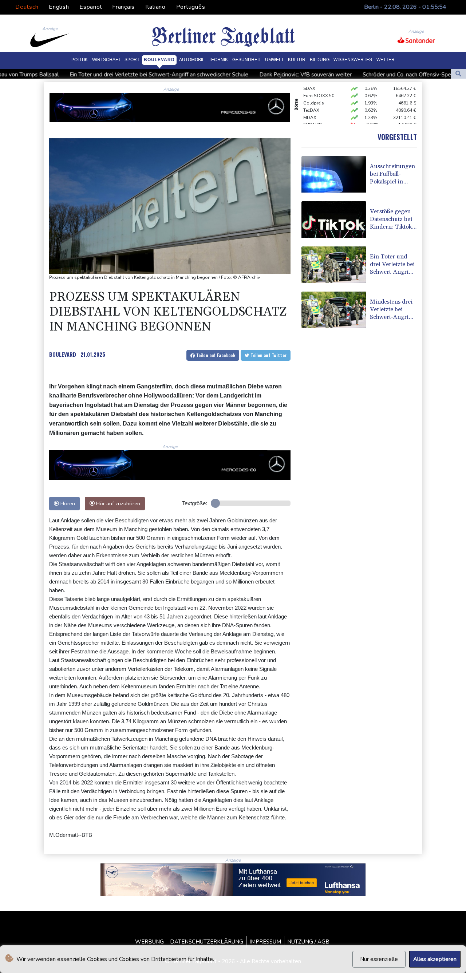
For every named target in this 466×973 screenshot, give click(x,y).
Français (123, 7)
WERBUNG (149, 941)
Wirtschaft (106, 59)
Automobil (192, 59)
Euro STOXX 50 (318, 87)
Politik (79, 59)
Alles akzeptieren (435, 959)
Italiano (155, 7)
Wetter (385, 59)
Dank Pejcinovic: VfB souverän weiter (255, 74)
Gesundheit (246, 59)
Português (190, 7)
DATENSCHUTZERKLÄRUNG (206, 941)
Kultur (296, 59)
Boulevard (159, 59)
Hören (67, 503)
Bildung (319, 59)
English (59, 7)
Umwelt (274, 59)
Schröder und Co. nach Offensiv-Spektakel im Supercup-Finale (388, 74)
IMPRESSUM (265, 941)
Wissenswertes (352, 59)
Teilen (215, 355)
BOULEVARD (62, 354)
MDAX (309, 109)
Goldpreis (313, 95)
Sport (132, 59)
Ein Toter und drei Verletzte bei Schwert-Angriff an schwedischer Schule (108, 74)
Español (90, 7)
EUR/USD (312, 116)
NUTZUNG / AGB (308, 941)
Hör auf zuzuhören (117, 503)
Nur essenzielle (379, 959)
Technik (218, 59)
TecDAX (311, 102)
